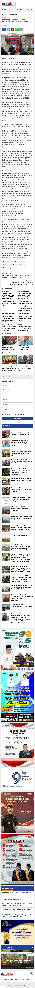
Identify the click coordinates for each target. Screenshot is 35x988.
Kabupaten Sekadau (19, 265)
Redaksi (17, 979)
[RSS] (32, 974)
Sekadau (29, 24)
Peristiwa (19, 24)
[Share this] (4, 29)
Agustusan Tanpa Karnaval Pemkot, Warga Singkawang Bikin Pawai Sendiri (21, 461)
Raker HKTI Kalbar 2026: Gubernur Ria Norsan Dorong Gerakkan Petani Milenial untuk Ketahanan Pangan (25, 317)
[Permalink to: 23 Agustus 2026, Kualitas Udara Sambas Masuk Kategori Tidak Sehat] (6, 519)
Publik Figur (24, 24)
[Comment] (21, 29)
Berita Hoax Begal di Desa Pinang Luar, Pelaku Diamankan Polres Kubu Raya (16, 275)
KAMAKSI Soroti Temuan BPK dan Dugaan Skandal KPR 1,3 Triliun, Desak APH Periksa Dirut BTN (17, 898)
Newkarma (14, 985)
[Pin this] (12, 29)
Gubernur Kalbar (20, 262)
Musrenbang (7, 268)
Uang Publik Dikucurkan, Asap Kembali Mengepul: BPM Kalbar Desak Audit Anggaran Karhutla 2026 (16, 915)
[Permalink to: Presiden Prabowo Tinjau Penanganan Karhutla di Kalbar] (6, 538)
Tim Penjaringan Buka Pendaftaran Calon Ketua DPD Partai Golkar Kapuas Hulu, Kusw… (16, 962)
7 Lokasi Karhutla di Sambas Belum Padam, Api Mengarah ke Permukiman (21, 508)
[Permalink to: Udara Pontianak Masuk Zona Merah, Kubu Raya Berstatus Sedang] (6, 500)
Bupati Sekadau (8, 262)
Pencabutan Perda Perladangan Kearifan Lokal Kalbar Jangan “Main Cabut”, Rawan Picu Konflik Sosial (24, 295)
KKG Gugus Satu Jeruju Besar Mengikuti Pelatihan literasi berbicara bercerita (20, 282)
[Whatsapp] (17, 29)
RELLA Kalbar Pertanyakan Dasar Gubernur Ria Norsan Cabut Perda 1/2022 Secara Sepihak (8, 295)
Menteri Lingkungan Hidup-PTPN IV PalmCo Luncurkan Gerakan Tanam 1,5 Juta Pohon (21, 587)
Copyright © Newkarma (7, 979)
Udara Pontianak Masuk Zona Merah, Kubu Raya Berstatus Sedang (20, 499)
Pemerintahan (14, 24)
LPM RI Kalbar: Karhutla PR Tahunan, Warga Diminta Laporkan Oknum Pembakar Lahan (16, 910)
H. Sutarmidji (7, 265)
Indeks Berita (25, 979)
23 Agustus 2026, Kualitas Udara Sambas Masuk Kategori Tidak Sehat (21, 518)
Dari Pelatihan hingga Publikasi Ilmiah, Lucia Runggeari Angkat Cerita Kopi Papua (16, 893)
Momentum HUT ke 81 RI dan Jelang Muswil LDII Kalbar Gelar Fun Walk (21, 489)
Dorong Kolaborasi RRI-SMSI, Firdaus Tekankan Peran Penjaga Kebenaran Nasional (21, 606)
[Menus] (31, 3)
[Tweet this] (8, 29)
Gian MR (25, 985)
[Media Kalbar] (9, 4)
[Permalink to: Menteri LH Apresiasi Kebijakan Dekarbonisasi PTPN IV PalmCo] (6, 481)
